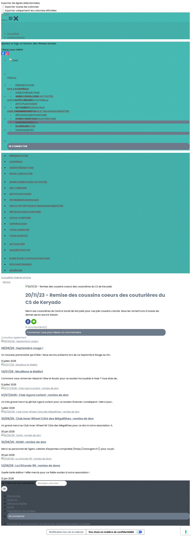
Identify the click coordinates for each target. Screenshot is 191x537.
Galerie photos (16, 37)
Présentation (24, 85)
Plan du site (13, 496)
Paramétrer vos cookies (21, 511)
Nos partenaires (26, 122)
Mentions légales (17, 503)
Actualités (13, 33)
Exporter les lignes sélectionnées (20, 3)
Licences (12, 499)
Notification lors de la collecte (66, 531)
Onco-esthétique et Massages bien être (42, 111)
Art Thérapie (18, 188)
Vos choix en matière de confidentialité (111, 531)
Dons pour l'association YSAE (35, 118)
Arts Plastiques (26, 103)
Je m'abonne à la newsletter (18, 483)
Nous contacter (21, 173)
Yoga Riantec (24, 130)
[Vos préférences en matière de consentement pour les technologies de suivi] (186, 532)
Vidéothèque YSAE (27, 92)
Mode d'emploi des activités (34, 96)
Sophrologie (18, 223)
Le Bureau (15, 161)
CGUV (10, 507)
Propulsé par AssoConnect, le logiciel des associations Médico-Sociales (48, 524)
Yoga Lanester (19, 229)
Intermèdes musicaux (24, 200)
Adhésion (21, 126)
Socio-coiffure (20, 217)
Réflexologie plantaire (31, 115)
